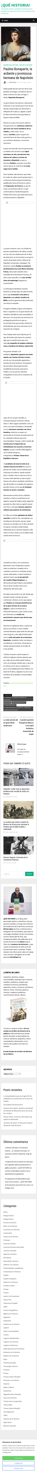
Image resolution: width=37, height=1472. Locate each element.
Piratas (6, 1373)
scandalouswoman (16, 683)
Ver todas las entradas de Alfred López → (23, 751)
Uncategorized (8, 1412)
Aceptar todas (18, 1458)
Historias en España (10, 1303)
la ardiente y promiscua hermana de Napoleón (15, 699)
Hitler (5, 1307)
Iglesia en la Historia (10, 1314)
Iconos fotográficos (10, 1310)
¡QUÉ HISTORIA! (15, 5)
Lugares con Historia (10, 1342)
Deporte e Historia (10, 1254)
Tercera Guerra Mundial (11, 1408)
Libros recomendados (11, 1331)
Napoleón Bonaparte (18, 702)
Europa (5, 1289)
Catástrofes (7, 1233)
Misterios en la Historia (11, 1352)
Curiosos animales (9, 1251)
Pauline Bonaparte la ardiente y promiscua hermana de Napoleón (17, 709)
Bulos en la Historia (10, 1226)
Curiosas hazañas (9, 1244)
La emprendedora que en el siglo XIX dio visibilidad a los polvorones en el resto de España (17, 1098)
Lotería (6, 1335)
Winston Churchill (9, 1426)
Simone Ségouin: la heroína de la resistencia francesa (15, 858)
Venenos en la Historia (11, 1419)
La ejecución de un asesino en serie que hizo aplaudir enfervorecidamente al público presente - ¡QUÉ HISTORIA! (19, 1165)
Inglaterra (6, 1317)
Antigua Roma (8, 1219)
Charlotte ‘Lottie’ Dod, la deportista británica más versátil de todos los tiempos (16, 791)
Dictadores (7, 1258)
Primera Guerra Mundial (11, 1377)
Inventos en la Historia (11, 1324)
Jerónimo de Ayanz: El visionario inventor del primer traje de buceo (18, 1154)
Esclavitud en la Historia (11, 1272)
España (6, 1275)
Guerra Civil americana (11, 1296)
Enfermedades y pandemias (13, 1268)
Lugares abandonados (11, 1338)
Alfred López (13, 82)
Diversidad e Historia (10, 1261)
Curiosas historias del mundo (13, 1247)
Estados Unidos (9, 1286)
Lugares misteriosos (10, 1345)
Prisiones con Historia (11, 1380)
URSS (5, 1415)
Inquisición (7, 1321)
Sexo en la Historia (25, 65)
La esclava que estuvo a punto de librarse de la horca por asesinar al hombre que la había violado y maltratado (16, 825)
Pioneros (6, 1370)
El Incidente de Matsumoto (13, 1105)
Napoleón (7, 702)
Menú (6, 20)
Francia (6, 1293)
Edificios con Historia (11, 1265)
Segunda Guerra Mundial (12, 1394)
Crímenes (6, 1240)
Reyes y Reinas (8, 1387)
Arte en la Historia (9, 1222)
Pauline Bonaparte (10, 705)
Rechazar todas (18, 1468)
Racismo (6, 1384)
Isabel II (6, 1328)
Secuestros (7, 1391)
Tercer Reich (7, 1405)
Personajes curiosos (10, 1366)
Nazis (5, 1359)
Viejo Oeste (7, 1422)
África (5, 1212)
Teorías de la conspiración (12, 1401)
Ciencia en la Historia (10, 1236)
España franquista (9, 1279)
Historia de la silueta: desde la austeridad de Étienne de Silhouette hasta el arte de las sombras (18, 1110)
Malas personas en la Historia (13, 1349)
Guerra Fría (7, 1300)
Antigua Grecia (8, 1215)
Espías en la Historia (10, 1282)
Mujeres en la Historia (10, 65)
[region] (18, 1455)
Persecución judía (9, 1363)
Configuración (18, 1463)
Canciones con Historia (11, 1229)
